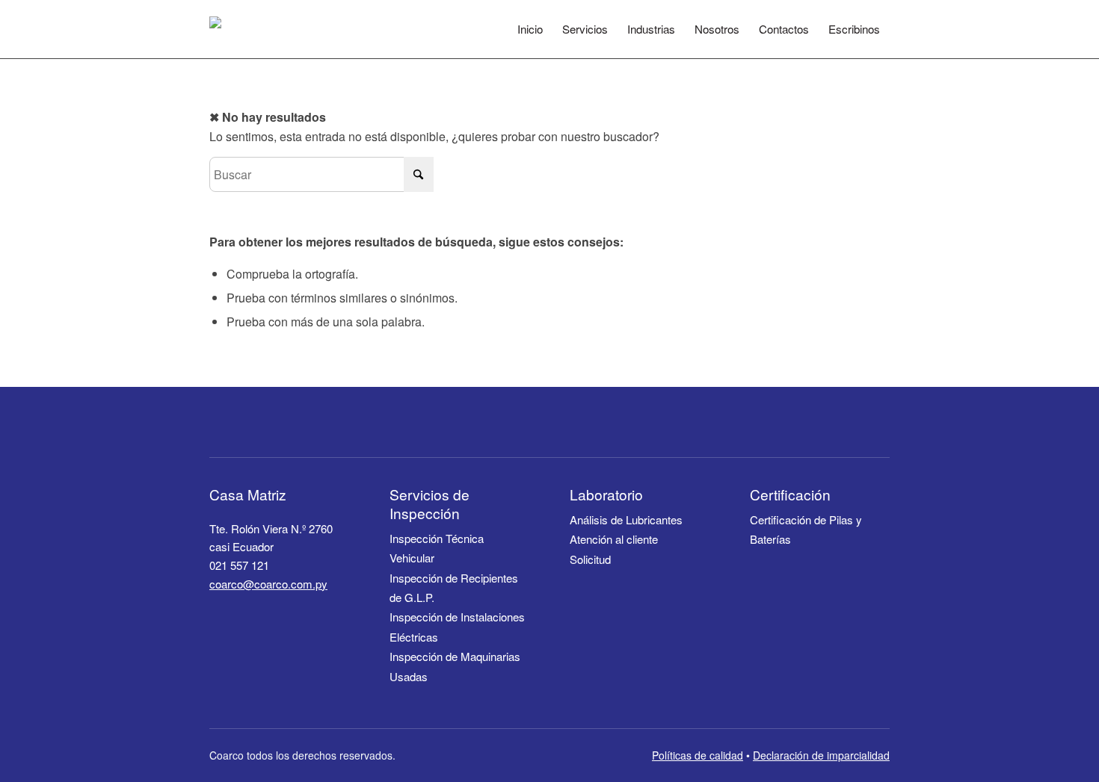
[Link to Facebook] (844, 422)
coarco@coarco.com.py (268, 584)
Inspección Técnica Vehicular (437, 547)
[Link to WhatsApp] (878, 422)
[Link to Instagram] (809, 422)
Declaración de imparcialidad (821, 755)
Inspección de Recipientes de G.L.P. (454, 587)
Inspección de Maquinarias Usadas (455, 665)
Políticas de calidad (697, 755)
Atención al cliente (614, 539)
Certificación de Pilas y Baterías (806, 529)
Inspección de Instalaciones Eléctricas (457, 626)
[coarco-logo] (241, 29)
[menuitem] (530, 29)
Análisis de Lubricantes (626, 519)
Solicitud (590, 559)
